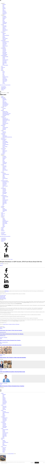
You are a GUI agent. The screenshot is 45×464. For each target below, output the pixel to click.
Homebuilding (4, 99)
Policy (3, 74)
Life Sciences (4, 11)
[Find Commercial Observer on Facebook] (6, 252)
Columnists (4, 441)
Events (2, 68)
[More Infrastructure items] (5, 148)
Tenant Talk (4, 409)
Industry (2, 96)
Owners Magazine (3, 234)
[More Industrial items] (4, 116)
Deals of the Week (5, 38)
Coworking (4, 108)
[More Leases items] (3, 24)
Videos (3, 225)
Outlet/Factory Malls (5, 112)
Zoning (4, 211)
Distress (4, 36)
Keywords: (1, 324)
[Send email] (6, 288)
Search (8, 92)
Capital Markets (3, 55)
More (2, 70)
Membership (4, 447)
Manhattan (4, 18)
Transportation (5, 209)
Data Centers (4, 117)
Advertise (2, 227)
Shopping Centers (5, 111)
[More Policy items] (3, 207)
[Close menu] (0, 93)
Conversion (4, 51)
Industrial (4, 7)
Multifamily (4, 98)
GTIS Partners (17, 324)
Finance (2, 172)
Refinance (4, 37)
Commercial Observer (11, 453)
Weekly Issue (3, 67)
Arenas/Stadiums (5, 141)
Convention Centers (5, 127)
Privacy (12, 259)
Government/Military (5, 144)
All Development (5, 54)
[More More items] (3, 70)
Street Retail (4, 115)
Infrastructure (3, 148)
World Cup (13, 324)
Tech (2, 66)
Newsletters (2, 230)
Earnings (4, 57)
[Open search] (0, 91)
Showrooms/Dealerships (6, 114)
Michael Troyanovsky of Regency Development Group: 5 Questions (10, 340)
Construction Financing (6, 35)
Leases (2, 24)
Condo (3, 100)
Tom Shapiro (10, 324)
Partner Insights (5, 222)
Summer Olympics (5, 324)
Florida (1, 338)
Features (4, 75)
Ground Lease (4, 26)
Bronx (3, 20)
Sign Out (2, 89)
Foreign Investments (5, 59)
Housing (4, 208)
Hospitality (4, 8)
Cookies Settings (32, 462)
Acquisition (4, 33)
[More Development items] (5, 188)
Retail (3, 6)
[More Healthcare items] (4, 133)
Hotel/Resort (4, 128)
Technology (2, 206)
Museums (4, 145)
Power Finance (3, 232)
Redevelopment (5, 52)
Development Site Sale (6, 41)
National (4, 21)
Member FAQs (3, 88)
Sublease (4, 27)
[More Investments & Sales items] (7, 180)
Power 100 (2, 233)
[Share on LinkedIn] (6, 283)
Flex (3, 109)
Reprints (2, 229)
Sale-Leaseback (5, 43)
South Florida (4, 23)
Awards (4, 71)
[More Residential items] (4, 97)
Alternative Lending (5, 56)
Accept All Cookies (37, 462)
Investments (3, 40)
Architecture (4, 189)
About (2, 446)
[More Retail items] (3, 110)
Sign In (1, 236)
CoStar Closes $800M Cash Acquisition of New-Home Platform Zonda (12, 371)
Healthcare (4, 10)
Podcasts (4, 83)
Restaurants (4, 129)
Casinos (4, 126)
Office (3, 5)
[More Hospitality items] (4, 125)
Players (4, 72)
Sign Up (3, 236)
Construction (4, 50)
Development (5, 337)
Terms (9, 259)
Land (3, 9)
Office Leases (4, 25)
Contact (2, 228)
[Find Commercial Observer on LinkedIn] (6, 257)
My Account (6, 236)
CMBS (3, 34)
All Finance (4, 39)
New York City (5, 17)
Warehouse (4, 124)
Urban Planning (5, 210)
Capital (2, 428)
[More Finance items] (3, 172)
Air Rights (4, 140)
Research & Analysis (5, 221)
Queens (4, 19)
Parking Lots (4, 132)
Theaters (4, 147)
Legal (3, 73)
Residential (4, 4)
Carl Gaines (2, 263)
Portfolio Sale (4, 42)
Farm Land (4, 131)
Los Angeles (4, 156)
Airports (4, 149)
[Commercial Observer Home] (3, 1)
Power (2, 69)
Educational (4, 143)
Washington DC (5, 22)
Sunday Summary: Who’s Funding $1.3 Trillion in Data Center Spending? (11, 330)
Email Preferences (3, 87)
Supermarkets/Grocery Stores (7, 113)
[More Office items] (3, 107)
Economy (4, 58)
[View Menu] (0, 0)
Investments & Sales (4, 180)
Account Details (3, 86)
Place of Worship (5, 146)
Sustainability (4, 53)
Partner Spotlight (5, 223)
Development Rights (5, 142)
